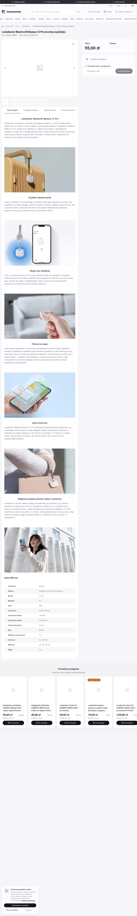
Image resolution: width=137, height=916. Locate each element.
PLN (110, 6)
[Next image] (74, 68)
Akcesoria (100, 19)
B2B (132, 6)
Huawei (56, 19)
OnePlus (32, 19)
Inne (17, 26)
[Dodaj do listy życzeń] (73, 43)
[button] (40, 68)
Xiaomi (17, 19)
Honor (48, 19)
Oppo (72, 19)
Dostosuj (28, 910)
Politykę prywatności (28, 900)
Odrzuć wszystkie (12, 910)
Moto (25, 19)
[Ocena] (116, 47)
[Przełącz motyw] (125, 5)
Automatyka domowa (114, 19)
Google (41, 19)
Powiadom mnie (124, 71)
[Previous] (4, 702)
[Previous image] (5, 68)
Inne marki (89, 19)
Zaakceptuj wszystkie (20, 905)
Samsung (9, 19)
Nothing (80, 19)
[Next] (133, 702)
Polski (118, 6)
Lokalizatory (25, 26)
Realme (65, 19)
